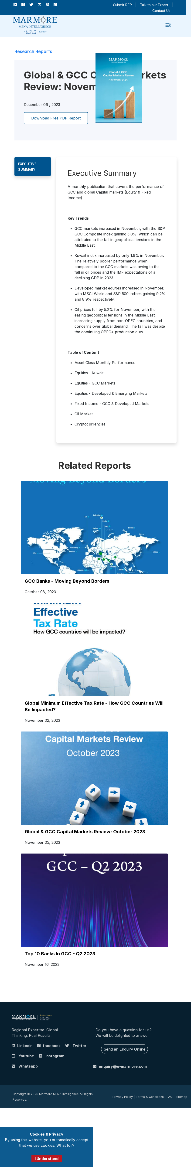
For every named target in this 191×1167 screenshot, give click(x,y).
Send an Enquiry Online (124, 1049)
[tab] (32, 166)
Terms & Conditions (150, 1097)
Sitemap (181, 1097)
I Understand (46, 1158)
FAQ (170, 1097)
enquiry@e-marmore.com (123, 1066)
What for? (65, 1145)
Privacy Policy (123, 1097)
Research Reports (33, 51)
